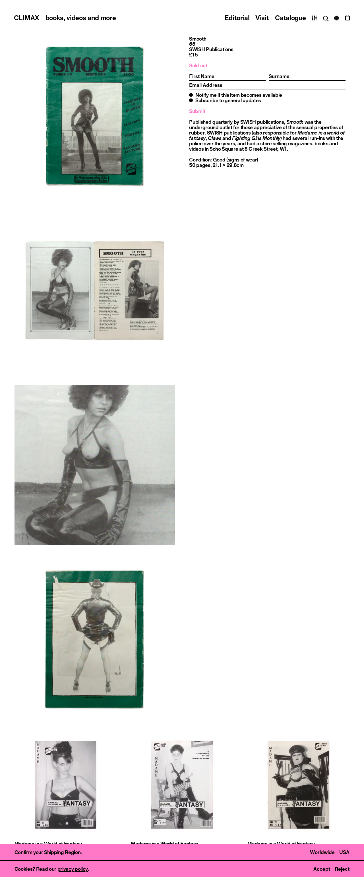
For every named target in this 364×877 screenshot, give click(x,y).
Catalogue (290, 17)
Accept (321, 869)
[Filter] (314, 18)
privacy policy (72, 869)
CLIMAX (65, 17)
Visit (262, 17)
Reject (342, 869)
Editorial (237, 17)
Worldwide (322, 852)
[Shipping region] (336, 18)
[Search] (325, 18)
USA (344, 852)
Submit (197, 111)
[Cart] (347, 18)
